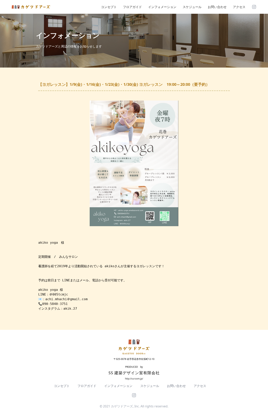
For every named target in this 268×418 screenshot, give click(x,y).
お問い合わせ (217, 7)
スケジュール (192, 7)
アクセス (239, 7)
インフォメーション (162, 7)
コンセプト (109, 7)
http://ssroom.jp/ (134, 378)
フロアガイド (132, 7)
